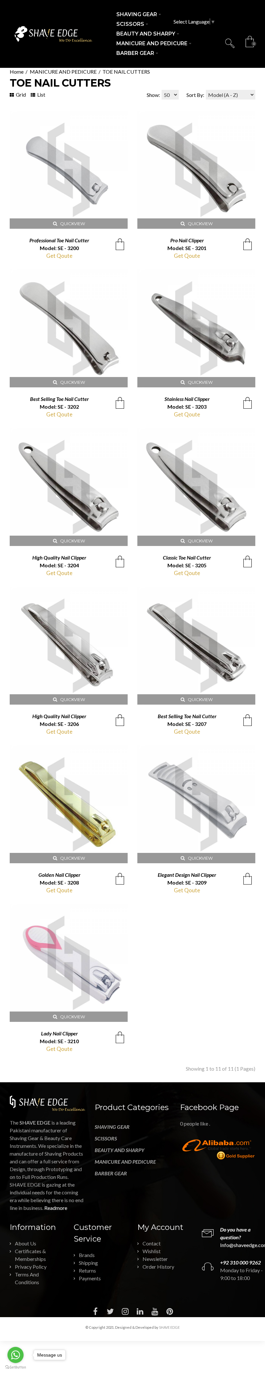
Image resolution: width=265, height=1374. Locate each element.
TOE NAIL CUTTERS (126, 71)
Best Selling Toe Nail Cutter (59, 399)
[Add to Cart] (120, 244)
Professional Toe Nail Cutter (59, 240)
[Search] (230, 43)
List (40, 94)
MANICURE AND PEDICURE (63, 71)
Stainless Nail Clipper (187, 399)
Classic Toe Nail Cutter (187, 557)
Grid (20, 94)
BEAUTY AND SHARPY (119, 1150)
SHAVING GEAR (112, 1127)
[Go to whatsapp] (15, 1355)
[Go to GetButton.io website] (15, 1367)
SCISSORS (106, 1138)
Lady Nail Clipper (59, 1033)
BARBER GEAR (111, 1173)
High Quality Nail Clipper (59, 557)
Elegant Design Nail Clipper (187, 875)
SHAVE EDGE (169, 1327)
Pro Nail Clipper (187, 240)
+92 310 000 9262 (240, 1262)
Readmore (55, 1208)
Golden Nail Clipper (59, 875)
